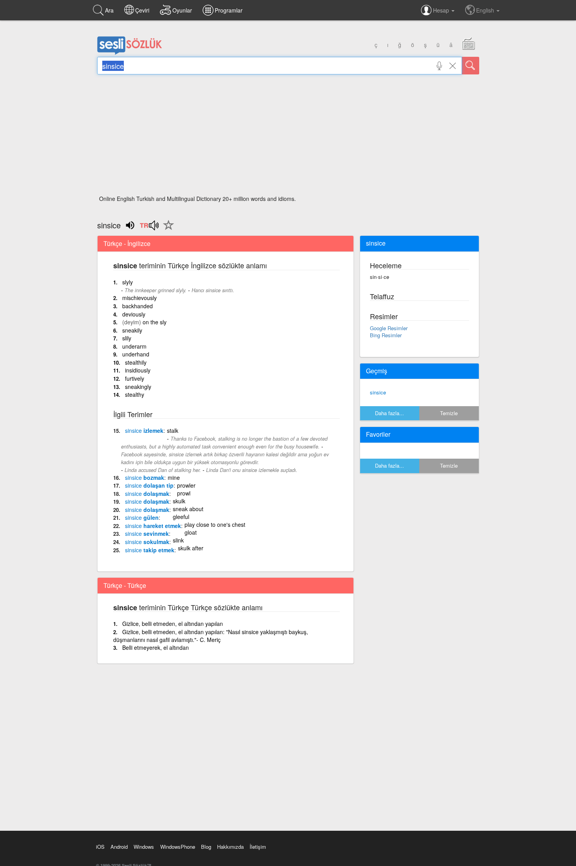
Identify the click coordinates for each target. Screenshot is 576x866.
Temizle (449, 413)
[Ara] (470, 65)
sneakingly (138, 387)
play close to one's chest (215, 524)
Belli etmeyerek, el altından (155, 647)
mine (174, 477)
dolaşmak (147, 493)
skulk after (190, 548)
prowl (183, 493)
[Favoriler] (166, 229)
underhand (135, 354)
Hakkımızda (230, 846)
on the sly (155, 322)
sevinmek (147, 533)
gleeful (181, 517)
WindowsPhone (177, 846)
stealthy (134, 394)
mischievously (139, 298)
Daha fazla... (389, 413)
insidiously (137, 370)
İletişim (258, 846)
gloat (191, 532)
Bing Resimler (386, 335)
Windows (144, 846)
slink (178, 540)
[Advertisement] (288, 137)
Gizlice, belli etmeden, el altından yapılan (172, 623)
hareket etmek (153, 526)
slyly (127, 282)
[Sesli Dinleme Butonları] (149, 228)
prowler (186, 485)
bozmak (144, 477)
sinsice (378, 392)
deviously (133, 314)
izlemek (144, 430)
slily (126, 338)
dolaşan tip (149, 485)
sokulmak (147, 542)
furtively (134, 378)
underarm (134, 346)
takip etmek (149, 550)
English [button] (486, 10)
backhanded (137, 306)
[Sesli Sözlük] (129, 53)
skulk (179, 501)
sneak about (188, 509)
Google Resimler (389, 328)
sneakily (132, 330)
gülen (142, 517)
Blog (206, 846)
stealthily (136, 362)
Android (119, 846)
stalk (172, 430)
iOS (100, 846)
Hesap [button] (442, 10)
